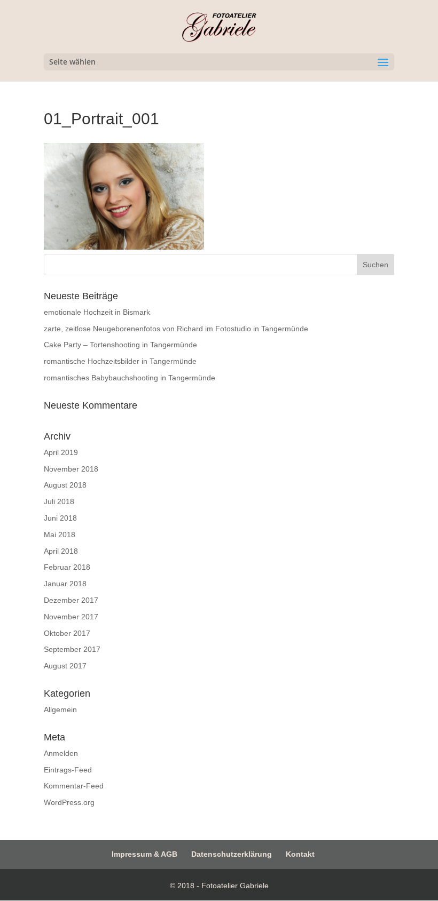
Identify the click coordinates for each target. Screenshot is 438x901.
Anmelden (61, 753)
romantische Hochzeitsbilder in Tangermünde (120, 361)
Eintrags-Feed (68, 770)
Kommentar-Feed (74, 786)
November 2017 (71, 616)
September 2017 (72, 649)
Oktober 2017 (67, 633)
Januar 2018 (65, 583)
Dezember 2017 (71, 600)
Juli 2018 (59, 501)
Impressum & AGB (144, 854)
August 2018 (65, 485)
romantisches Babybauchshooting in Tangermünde (129, 377)
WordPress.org (69, 802)
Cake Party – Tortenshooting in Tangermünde (120, 344)
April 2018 (61, 551)
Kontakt (300, 854)
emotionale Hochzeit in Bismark (97, 312)
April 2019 (61, 452)
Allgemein (60, 709)
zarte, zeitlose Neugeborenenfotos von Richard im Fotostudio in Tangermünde (176, 328)
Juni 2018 (60, 518)
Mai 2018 (59, 534)
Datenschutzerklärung (231, 854)
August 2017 (65, 665)
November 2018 (71, 469)
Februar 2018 (67, 567)
